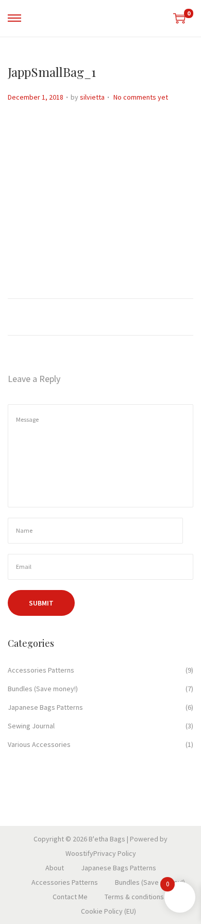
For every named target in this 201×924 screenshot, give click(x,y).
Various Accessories (39, 744)
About (54, 867)
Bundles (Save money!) (43, 688)
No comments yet (140, 97)
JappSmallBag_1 (52, 71)
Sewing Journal (31, 725)
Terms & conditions (134, 896)
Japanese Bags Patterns (45, 707)
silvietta (92, 97)
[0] (179, 18)
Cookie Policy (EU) (108, 911)
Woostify (79, 853)
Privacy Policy (114, 853)
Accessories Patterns (41, 670)
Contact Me (70, 896)
